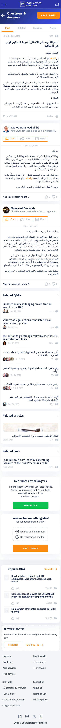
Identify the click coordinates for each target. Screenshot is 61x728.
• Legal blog (8, 693)
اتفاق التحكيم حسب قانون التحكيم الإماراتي (35, 435)
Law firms (7, 662)
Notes (53, 28)
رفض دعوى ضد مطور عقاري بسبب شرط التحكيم (31, 384)
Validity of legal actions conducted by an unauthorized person (27, 321)
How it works (32, 645)
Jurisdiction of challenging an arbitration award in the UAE (27, 306)
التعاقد (53, 58)
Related (21, 28)
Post (7, 28)
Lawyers (6, 656)
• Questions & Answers (14, 688)
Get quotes (30, 505)
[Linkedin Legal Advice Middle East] (41, 716)
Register (13, 645)
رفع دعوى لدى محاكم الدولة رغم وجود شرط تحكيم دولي (30, 369)
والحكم (29, 178)
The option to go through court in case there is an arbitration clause (30, 337)
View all (49, 569)
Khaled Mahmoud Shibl (25, 127)
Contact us (38, 682)
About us (37, 688)
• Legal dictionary (11, 705)
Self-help (7, 682)
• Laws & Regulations (13, 699)
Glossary (37, 28)
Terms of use (40, 693)
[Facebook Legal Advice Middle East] (19, 716)
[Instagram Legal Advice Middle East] (27, 716)
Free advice (8, 673)
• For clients (39, 662)
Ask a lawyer (48, 15)
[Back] (4, 15)
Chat (13, 138)
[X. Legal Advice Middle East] (34, 716)
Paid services (9, 668)
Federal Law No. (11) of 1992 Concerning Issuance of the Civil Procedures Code (26, 461)
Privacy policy (40, 699)
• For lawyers (39, 668)
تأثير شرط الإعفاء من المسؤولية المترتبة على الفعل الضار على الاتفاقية (30, 353)
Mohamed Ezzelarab (23, 208)
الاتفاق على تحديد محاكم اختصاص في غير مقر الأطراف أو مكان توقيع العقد (33, 398)
